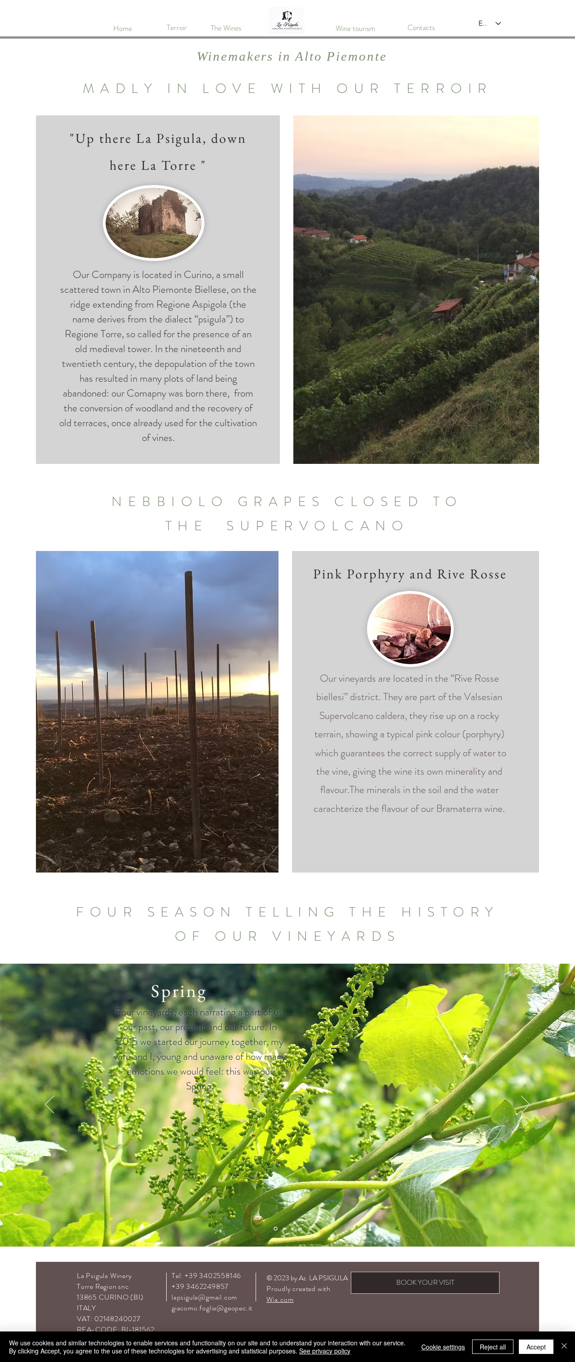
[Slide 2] (300, 1228)
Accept (536, 1346)
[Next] (525, 1105)
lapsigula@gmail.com (204, 1297)
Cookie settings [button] (443, 1346)
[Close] (564, 1347)
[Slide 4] (275, 1228)
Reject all (493, 1346)
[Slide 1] (292, 1228)
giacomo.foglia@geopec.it (212, 1308)
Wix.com (280, 1299)
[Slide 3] (284, 1229)
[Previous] (49, 1105)
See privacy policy (324, 1350)
